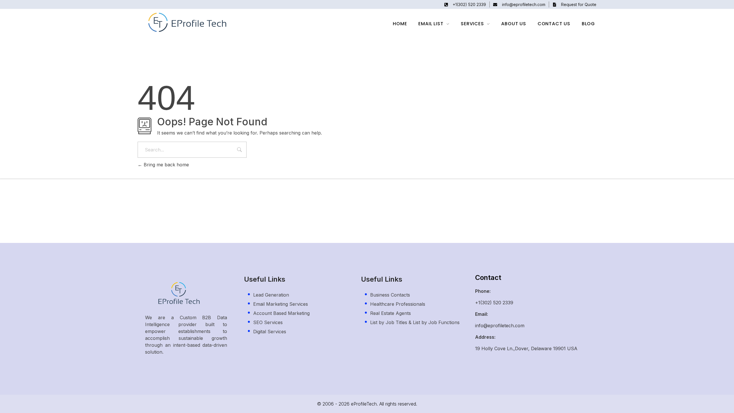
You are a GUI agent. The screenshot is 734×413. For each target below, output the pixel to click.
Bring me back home (165, 164)
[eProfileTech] (188, 22)
